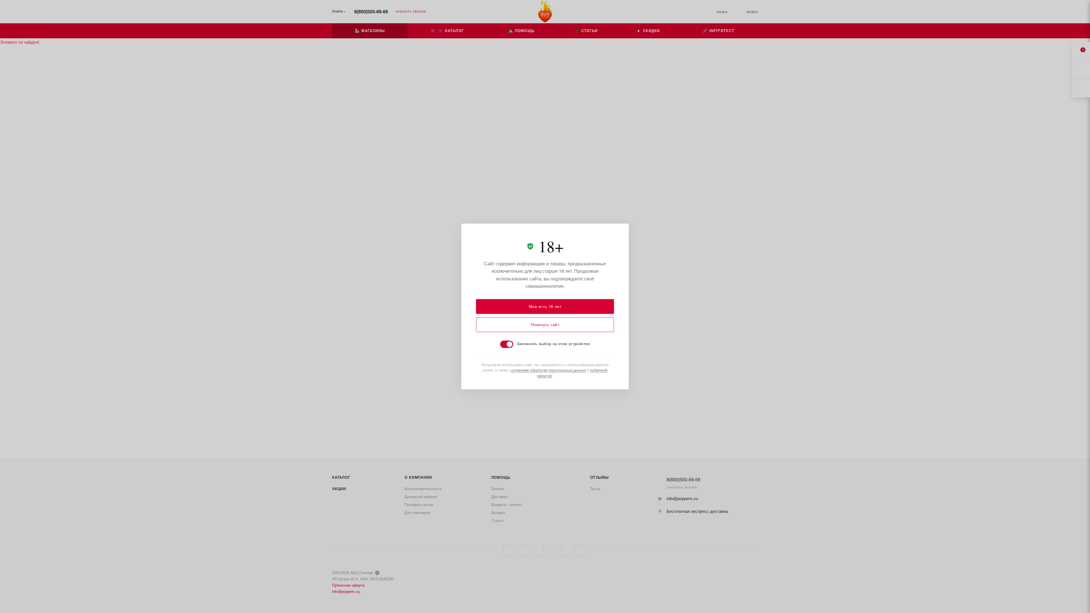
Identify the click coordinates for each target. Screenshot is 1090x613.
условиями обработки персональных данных (548, 370)
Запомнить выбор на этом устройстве (553, 343)
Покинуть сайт (545, 324)
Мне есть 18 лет (545, 306)
